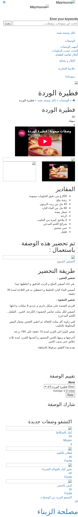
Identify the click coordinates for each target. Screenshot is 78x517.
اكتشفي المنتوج (66, 261)
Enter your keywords (64, 19)
